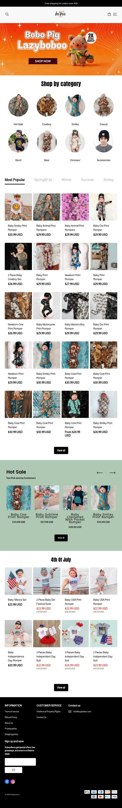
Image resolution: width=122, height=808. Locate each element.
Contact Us (41, 717)
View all (61, 450)
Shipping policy (11, 734)
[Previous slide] (100, 473)
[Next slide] (112, 473)
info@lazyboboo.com (82, 711)
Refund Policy (11, 717)
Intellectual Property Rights (48, 711)
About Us (9, 723)
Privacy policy (11, 728)
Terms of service (12, 711)
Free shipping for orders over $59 (61, 3)
